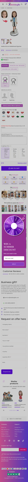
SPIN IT (14, 264)
